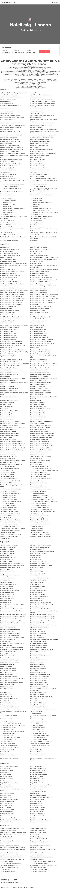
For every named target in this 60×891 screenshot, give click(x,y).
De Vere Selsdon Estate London (38, 290)
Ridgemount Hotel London (7, 809)
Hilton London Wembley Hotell (8, 339)
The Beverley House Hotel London (9, 818)
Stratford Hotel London (6, 816)
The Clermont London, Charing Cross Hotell (41, 479)
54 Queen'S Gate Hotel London (38, 247)
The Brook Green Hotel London (8, 715)
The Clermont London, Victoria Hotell (10, 481)
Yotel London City (5, 538)
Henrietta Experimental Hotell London (10, 327)
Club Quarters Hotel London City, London (11, 282)
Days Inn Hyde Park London (37, 586)
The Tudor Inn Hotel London (7, 733)
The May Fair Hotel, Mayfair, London (39, 210)
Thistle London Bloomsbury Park (8, 746)
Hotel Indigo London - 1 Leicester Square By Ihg (12, 350)
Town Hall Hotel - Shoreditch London (40, 235)
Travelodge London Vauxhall (7, 750)
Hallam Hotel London (5, 603)
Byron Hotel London (35, 263)
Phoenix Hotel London (6, 437)
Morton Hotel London (35, 400)
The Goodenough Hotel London (38, 487)
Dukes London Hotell (35, 117)
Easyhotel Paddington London (38, 781)
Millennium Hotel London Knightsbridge (40, 392)
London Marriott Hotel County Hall (39, 145)
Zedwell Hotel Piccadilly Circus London (10, 758)
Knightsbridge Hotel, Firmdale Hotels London (42, 141)
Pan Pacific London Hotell (7, 162)
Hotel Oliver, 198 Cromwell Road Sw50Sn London (43, 625)
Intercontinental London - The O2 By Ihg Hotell (12, 135)
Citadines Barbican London (7, 269)
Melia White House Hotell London (39, 384)
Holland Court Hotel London (37, 623)
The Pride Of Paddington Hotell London (40, 863)
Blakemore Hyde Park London (8, 261)
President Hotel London (6, 687)
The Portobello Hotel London (7, 505)
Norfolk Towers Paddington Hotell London (11, 411)
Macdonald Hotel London (6, 803)
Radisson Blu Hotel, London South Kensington (42, 446)
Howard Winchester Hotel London (39, 839)
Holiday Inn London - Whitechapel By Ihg (11, 341)
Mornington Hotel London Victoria (9, 400)
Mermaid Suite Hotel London (7, 664)
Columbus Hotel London (36, 776)
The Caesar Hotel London (7, 476)
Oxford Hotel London (5, 672)
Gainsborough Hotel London (37, 310)
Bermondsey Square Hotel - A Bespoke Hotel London (44, 257)
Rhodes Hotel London (6, 694)
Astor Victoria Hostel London (37, 830)
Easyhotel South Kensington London (9, 783)
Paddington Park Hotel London (38, 672)
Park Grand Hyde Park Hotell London (40, 427)
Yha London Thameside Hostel (38, 871)
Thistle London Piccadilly (36, 528)
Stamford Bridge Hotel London (8, 462)
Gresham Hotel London (36, 600)
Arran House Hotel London (7, 553)
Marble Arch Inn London (36, 803)
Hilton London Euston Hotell (37, 331)
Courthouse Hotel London (37, 113)
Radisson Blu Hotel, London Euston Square (41, 444)
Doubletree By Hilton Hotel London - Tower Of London (44, 294)
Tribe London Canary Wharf (7, 532)
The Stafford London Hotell (7, 227)
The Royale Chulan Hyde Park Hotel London (12, 731)
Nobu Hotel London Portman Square (39, 155)
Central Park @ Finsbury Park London (10, 576)
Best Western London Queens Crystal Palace (12, 565)
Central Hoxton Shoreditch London (39, 574)
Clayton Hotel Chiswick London (8, 278)
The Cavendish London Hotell (38, 476)
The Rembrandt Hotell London (8, 509)
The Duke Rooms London (37, 723)
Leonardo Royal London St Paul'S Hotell (10, 366)
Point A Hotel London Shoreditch (8, 680)
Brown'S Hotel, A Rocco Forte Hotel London (41, 99)
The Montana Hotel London (37, 727)
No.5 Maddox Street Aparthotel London (40, 409)
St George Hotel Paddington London (9, 709)
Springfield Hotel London (6, 811)
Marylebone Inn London (36, 662)
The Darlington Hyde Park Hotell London (11, 723)
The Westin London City (6, 233)
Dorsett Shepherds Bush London (38, 292)
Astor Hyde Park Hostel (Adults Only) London (12, 828)
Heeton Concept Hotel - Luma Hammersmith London (14, 325)
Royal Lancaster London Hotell (38, 168)
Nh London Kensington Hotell (38, 406)
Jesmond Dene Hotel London (38, 641)
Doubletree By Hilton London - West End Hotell (12, 298)
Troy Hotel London (5, 752)
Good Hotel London (35, 315)
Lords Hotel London (35, 801)
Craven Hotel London (35, 584)
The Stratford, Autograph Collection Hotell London (13, 229)
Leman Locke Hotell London (37, 362)
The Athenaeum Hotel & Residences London (12, 184)
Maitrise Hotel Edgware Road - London (40, 374)
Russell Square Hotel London (8, 703)
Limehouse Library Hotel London (8, 368)
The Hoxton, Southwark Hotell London (10, 493)
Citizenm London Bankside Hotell (9, 273)
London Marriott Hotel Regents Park (39, 372)
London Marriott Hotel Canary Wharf (9, 145)
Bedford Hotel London (36, 559)
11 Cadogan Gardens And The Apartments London (13, 93)
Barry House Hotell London (7, 559)
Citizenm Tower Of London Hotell (39, 275)
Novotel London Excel (6, 415)
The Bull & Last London (6, 861)
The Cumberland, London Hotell (38, 483)
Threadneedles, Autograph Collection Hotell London (43, 233)
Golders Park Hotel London (7, 598)
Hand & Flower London (6, 607)
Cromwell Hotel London (6, 586)
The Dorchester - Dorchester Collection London (42, 194)
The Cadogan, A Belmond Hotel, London (11, 188)
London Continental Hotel (7, 801)
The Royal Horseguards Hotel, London (10, 514)
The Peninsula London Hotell (38, 218)
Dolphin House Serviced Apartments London (12, 292)
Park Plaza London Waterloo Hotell (9, 433)
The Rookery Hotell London (7, 223)
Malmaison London (5, 376)
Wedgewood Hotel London (7, 822)
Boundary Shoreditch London (8, 99)
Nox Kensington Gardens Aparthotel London (41, 421)
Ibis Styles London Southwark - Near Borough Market (44, 639)
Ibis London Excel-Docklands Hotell (9, 635)
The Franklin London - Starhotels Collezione (41, 196)
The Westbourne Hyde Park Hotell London (11, 522)
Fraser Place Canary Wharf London (39, 308)
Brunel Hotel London (35, 570)
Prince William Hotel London (7, 689)
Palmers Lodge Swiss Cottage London (40, 845)
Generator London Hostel (6, 839)
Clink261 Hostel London (6, 837)
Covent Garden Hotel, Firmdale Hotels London (42, 115)
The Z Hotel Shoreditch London (38, 739)
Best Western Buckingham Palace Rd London (12, 563)
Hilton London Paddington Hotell (8, 337)
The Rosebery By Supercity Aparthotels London (42, 511)
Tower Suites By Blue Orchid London (10, 235)
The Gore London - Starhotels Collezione (11, 489)
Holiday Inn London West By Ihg (38, 345)
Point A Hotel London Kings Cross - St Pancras (12, 678)
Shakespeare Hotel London (7, 705)
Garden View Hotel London (7, 596)
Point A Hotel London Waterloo (38, 680)
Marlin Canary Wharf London (7, 380)
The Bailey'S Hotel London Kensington (40, 468)
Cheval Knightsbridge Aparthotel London (11, 105)
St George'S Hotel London (7, 814)
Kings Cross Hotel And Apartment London (41, 841)
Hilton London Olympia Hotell (38, 335)
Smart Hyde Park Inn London (37, 855)
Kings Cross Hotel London (37, 799)
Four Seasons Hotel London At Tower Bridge (42, 123)
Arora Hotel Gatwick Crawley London (10, 255)
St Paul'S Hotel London (36, 458)
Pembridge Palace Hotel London (8, 676)
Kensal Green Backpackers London (9, 841)
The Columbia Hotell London (7, 719)
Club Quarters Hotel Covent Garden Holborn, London (44, 280)
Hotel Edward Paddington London (9, 625)
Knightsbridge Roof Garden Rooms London (41, 649)
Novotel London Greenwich (37, 415)
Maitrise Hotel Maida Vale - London (9, 662)
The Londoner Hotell (35, 206)
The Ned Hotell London (6, 214)
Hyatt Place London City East (8, 356)
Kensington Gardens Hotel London (9, 799)
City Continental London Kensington (39, 578)
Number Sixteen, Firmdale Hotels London (11, 160)
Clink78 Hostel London (36, 837)
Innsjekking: (4, 50)
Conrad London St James (37, 111)
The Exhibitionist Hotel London (8, 196)
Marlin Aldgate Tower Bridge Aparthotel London (12, 378)
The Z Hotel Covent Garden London (39, 735)
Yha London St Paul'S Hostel (8, 871)
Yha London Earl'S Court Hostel (38, 869)
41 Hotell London (34, 93)
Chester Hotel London (6, 772)
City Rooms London (5, 774)
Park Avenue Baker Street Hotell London (40, 425)
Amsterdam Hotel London (7, 551)
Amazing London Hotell (6, 251)
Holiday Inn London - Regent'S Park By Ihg (41, 339)
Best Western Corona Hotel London (39, 563)
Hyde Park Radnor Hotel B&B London (10, 629)
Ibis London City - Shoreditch (37, 631)
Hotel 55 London (34, 348)
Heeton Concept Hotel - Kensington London (11, 609)
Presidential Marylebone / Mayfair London (41, 437)
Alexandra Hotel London (6, 549)
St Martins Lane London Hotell (8, 178)
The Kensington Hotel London (8, 200)
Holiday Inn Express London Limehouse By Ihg (42, 617)
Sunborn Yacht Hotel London (7, 466)
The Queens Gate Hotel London (8, 507)
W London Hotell (34, 240)
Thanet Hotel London (35, 713)
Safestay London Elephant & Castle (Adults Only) (13, 849)
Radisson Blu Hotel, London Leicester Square (12, 446)
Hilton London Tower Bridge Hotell (39, 337)
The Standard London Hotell (37, 227)
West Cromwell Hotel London (38, 822)
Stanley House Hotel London (37, 814)
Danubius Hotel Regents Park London (40, 288)
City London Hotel (5, 580)
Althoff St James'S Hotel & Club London (40, 95)
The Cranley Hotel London (7, 721)
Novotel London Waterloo (7, 419)
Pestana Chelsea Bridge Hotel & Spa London (42, 435)
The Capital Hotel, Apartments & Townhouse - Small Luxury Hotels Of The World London (43, 189)
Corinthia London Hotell (6, 113)
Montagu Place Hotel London (8, 397)
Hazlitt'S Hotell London (36, 127)
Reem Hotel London (5, 692)
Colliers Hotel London (6, 776)
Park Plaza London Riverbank (8, 431)
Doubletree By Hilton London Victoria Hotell (11, 304)
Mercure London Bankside (7, 386)
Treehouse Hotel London (36, 530)
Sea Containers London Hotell (38, 172)
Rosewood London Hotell (37, 166)
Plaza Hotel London (5, 807)
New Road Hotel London (6, 406)
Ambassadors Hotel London (37, 549)
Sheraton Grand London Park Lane (39, 174)
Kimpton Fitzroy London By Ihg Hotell (10, 141)
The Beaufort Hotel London (7, 470)
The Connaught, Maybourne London (39, 192)
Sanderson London (5, 172)
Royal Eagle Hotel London (37, 699)
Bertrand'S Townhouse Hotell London (10, 259)
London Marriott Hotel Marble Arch (9, 372)
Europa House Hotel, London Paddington (41, 785)
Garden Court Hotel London (37, 594)
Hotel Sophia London (5, 795)
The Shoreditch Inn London (37, 731)
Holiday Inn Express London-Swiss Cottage (11, 621)
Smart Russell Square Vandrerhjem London (41, 857)
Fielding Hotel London (6, 308)
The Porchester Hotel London (38, 503)
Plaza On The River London (37, 162)
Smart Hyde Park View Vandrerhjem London (11, 857)
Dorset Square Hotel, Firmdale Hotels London (12, 117)
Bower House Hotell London (37, 770)
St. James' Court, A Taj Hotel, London (40, 460)
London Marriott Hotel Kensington (39, 370)
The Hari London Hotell (36, 198)
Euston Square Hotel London (7, 594)
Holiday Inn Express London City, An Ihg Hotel (42, 614)
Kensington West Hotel (6, 645)
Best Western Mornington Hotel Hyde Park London (43, 259)
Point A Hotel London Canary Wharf (39, 676)
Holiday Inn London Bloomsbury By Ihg (40, 341)
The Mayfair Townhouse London (8, 212)
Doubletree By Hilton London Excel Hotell (11, 302)
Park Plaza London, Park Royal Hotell (10, 435)
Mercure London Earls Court (37, 386)
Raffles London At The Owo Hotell (9, 166)
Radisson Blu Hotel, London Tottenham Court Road (13, 448)
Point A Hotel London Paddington (39, 678)
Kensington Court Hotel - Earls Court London (12, 643)
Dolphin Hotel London (36, 588)
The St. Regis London (36, 225)
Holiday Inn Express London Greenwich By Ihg (12, 617)
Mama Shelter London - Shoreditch (39, 376)
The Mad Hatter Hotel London (8, 727)
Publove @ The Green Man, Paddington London (12, 847)
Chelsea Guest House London (8, 578)
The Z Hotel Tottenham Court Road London (41, 741)
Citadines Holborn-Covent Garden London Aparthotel (44, 269)
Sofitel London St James (6, 176)
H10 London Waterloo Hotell (7, 323)
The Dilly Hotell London (6, 194)
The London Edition (5, 206)
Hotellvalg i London (30, 24)
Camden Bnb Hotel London (7, 572)
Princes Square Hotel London (8, 439)
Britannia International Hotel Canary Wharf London (13, 263)
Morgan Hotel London (6, 666)
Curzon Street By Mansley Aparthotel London (12, 288)
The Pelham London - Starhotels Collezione (41, 216)
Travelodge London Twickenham (38, 748)
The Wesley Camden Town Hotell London (11, 520)
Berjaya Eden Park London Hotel (38, 561)
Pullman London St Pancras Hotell (39, 439)
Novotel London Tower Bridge (38, 417)
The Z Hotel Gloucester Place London (10, 737)
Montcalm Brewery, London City (38, 151)
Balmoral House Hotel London (38, 768)
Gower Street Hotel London (37, 598)
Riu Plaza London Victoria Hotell (8, 452)
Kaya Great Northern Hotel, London (39, 139)
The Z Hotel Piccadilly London (8, 739)
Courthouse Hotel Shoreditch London (10, 115)
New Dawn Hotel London (36, 805)
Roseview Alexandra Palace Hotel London (41, 696)
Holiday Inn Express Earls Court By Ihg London (42, 609)
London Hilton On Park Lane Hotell (39, 143)
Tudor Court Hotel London (37, 752)
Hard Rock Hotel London (36, 323)
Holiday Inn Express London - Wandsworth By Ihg (13, 614)
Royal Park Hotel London (36, 701)
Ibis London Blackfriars (36, 629)
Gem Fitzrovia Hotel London (7, 313)
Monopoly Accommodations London (9, 845)
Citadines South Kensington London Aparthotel (12, 271)
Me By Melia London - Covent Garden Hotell (11, 149)
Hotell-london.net (8, 2)
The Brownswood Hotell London (38, 472)
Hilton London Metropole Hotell (8, 335)
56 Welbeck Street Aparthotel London (10, 249)
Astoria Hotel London (35, 555)
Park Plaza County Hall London (38, 429)
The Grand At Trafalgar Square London (40, 489)
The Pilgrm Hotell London (7, 503)
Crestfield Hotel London (6, 779)
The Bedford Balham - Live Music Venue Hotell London (44, 470)
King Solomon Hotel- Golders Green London (11, 647)
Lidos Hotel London (35, 654)
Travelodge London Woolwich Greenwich (11, 820)
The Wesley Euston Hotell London (39, 520)
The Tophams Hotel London (7, 516)
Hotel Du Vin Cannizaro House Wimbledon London (43, 129)
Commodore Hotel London (37, 582)
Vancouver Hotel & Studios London (9, 754)
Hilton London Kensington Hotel (38, 333)
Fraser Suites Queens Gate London (9, 310)
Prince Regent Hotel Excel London (39, 687)
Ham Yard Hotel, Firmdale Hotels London (41, 125)
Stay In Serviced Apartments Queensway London (43, 709)
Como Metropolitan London (37, 109)
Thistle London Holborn (36, 526)
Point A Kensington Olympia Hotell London (11, 682)
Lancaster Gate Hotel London (38, 652)
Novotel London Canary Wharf (38, 413)
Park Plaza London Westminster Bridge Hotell (42, 433)
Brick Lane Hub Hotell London (38, 833)
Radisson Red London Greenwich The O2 (41, 448)
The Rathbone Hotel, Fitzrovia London (40, 507)
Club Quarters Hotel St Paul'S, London (40, 282)
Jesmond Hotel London (6, 797)
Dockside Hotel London (6, 588)
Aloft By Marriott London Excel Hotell (39, 249)
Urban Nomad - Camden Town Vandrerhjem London (43, 865)
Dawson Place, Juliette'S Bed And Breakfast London (14, 290)
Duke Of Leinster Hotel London (38, 590)
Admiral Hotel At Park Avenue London (40, 547)
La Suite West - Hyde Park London (9, 362)
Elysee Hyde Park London (7, 592)
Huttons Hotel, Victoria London (8, 627)
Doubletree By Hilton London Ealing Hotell (41, 300)
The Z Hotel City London (6, 735)
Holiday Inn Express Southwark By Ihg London (12, 623)
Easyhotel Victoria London (37, 783)
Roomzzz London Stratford (37, 454)
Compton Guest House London (8, 584)
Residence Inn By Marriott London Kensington (12, 450)
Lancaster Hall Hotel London (7, 654)
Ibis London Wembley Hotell (7, 639)
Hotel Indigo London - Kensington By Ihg (40, 350)
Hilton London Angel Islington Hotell (9, 329)
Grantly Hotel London (5, 600)
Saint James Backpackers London (9, 853)
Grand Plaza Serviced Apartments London (11, 317)
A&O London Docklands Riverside (9, 766)
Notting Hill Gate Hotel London (38, 668)
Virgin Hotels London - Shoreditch (9, 240)
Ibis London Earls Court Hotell (38, 633)
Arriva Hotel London (5, 768)
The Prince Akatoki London (7, 221)
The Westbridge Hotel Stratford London (40, 522)
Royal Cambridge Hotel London (8, 699)
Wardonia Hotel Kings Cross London (39, 820)
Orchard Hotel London (36, 670)
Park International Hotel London (8, 429)
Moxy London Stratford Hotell (37, 402)
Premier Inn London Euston (7, 684)
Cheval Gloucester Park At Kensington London (42, 103)
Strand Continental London (37, 859)
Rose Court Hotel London (37, 694)
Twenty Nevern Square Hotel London (40, 532)
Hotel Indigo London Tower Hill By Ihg (40, 352)
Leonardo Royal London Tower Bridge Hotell (42, 366)
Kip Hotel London (4, 843)
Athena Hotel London (35, 557)
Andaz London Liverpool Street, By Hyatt (10, 97)
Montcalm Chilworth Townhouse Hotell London (12, 153)
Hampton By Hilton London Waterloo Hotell (41, 605)
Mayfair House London (36, 147)
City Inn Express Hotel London (38, 772)
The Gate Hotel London (36, 818)
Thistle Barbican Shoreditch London (39, 743)
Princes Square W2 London (37, 807)
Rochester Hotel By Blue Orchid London (40, 452)
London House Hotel (5, 658)
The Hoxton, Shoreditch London (38, 491)
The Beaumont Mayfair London (38, 184)
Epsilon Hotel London (36, 592)
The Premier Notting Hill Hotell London (40, 505)
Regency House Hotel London (38, 692)
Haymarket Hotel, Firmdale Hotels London (11, 127)
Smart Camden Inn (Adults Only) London (10, 855)
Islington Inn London (5, 641)
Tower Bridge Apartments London (9, 865)
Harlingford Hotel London (36, 607)
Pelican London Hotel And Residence (40, 674)
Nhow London (4, 409)
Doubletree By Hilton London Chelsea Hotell (11, 300)
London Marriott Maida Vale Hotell (9, 374)
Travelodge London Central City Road (40, 746)
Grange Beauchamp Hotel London (9, 319)
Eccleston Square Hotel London (8, 306)
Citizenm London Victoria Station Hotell (10, 275)
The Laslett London (35, 204)
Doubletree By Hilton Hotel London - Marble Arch (13, 294)
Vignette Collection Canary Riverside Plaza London (13, 237)
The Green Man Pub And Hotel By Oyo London (12, 725)
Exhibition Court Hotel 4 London (38, 787)
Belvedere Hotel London (6, 770)
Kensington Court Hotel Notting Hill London (41, 797)
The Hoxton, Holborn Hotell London (9, 491)
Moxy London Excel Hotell (7, 402)
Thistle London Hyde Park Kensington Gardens (12, 528)
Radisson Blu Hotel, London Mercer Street (11, 164)
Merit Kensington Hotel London (8, 390)
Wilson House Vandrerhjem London (9, 867)
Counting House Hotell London (8, 286)
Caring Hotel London (5, 574)
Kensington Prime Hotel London (38, 643)
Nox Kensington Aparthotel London (9, 421)
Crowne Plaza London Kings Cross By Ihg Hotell (43, 286)
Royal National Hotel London (7, 701)
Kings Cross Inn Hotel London (38, 647)
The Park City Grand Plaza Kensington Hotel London (44, 501)
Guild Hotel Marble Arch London (38, 321)
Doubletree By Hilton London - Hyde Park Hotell (42, 296)
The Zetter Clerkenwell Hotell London (40, 524)
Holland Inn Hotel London (7, 793)
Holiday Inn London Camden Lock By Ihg (11, 343)
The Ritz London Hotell (36, 221)
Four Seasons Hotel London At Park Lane (11, 123)
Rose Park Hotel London (6, 696)
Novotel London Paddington (7, 417)
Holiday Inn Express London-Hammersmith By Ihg (43, 619)
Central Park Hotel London (37, 576)
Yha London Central (5, 869)
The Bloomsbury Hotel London (38, 186)
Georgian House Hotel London (8, 315)
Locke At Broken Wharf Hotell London (40, 368)
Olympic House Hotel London (8, 670)
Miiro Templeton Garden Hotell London (40, 390)
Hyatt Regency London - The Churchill (10, 131)
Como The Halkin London (7, 111)
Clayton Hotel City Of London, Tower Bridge (41, 278)
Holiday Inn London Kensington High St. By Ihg (12, 345)
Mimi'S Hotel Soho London (37, 395)
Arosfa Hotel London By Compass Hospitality (42, 551)
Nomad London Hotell (36, 157)
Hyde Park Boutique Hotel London (39, 627)
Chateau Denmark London (7, 103)
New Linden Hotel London (37, 404)
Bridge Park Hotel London (7, 570)
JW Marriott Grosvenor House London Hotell (41, 137)
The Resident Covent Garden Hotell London (41, 509)
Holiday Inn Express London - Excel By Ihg (11, 611)
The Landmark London (6, 202)
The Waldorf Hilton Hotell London (9, 518)
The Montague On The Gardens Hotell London (42, 499)
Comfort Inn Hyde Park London (38, 580)
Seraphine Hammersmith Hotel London (40, 456)
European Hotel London (6, 787)
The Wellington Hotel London (38, 733)
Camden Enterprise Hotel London (39, 572)
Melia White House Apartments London (40, 382)
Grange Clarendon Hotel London (38, 319)
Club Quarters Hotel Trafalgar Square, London (12, 284)
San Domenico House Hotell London (39, 170)
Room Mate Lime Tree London (8, 454)
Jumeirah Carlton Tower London (8, 137)
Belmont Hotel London (6, 561)
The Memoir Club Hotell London (8, 499)
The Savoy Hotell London (37, 223)
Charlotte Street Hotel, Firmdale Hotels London (42, 101)
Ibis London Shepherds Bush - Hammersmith (12, 637)
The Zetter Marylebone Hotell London (10, 526)
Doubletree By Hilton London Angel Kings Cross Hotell (44, 298)
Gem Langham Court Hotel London (39, 313)
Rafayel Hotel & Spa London (37, 164)
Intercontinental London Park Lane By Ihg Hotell (42, 135)
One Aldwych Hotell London (37, 160)
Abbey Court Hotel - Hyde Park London (40, 545)
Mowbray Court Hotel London (8, 668)
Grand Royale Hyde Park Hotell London (40, 317)
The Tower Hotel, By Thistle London (39, 516)
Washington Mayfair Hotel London (9, 536)
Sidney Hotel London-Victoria (38, 705)
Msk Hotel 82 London (5, 404)
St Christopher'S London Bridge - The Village (12, 859)
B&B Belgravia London (6, 257)
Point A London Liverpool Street (38, 682)
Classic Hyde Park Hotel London (38, 774)
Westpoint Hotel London (36, 756)
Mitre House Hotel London (37, 664)
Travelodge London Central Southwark (10, 748)
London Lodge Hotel (35, 658)
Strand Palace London (36, 464)
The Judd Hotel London (36, 725)
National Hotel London (6, 805)
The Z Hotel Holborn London (37, 737)
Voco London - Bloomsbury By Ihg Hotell (40, 534)
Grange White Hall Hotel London (8, 321)
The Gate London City (36, 485)
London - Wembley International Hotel (40, 656)
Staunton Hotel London (36, 462)
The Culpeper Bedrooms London (38, 721)
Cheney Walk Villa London (37, 835)
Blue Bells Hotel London (36, 568)
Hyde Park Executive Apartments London (11, 360)
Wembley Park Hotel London (7, 756)
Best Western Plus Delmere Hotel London (41, 565)
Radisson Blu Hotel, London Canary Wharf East (12, 444)
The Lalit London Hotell (36, 200)
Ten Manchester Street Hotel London (9, 468)
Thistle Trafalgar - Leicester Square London (11, 530)
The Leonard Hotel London (37, 493)
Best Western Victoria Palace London (10, 568)
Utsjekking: (16, 50)
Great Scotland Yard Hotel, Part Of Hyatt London (12, 125)
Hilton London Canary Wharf (7, 331)
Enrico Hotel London (5, 785)
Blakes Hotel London (35, 97)
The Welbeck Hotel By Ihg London (39, 518)
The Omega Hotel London (37, 729)
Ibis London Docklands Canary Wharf (10, 633)
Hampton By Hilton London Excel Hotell (40, 603)
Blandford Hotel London (36, 261)
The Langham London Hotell (7, 204)
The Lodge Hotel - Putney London (39, 495)
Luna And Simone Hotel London (38, 660)
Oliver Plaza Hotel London (37, 423)
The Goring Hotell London (7, 198)
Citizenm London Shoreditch (37, 273)
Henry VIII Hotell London (36, 327)
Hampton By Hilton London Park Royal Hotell (12, 605)
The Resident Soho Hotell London (9, 511)
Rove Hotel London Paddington (8, 456)
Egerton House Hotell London (8, 119)
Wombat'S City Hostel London (38, 867)
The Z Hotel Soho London (7, 741)
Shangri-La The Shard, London (8, 174)
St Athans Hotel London (36, 811)
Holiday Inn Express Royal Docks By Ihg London (43, 621)
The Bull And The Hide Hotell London (40, 474)
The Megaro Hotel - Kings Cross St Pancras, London (44, 212)
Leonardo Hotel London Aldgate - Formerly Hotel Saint (14, 364)
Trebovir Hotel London (36, 750)
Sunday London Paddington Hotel (39, 466)
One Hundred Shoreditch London (9, 425)
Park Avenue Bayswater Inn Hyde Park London (12, 427)
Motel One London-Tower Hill (38, 666)
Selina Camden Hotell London (38, 703)
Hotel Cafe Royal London (7, 129)
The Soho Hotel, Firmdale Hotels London (11, 225)
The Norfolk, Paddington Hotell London (10, 501)
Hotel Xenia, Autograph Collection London (41, 354)
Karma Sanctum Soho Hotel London (9, 139)
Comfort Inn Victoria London (7, 582)
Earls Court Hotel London (7, 781)
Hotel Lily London (35, 793)
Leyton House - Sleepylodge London (39, 843)
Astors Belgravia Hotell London (8, 557)
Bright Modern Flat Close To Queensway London (13, 835)
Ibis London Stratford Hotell (37, 637)
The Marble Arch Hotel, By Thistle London (41, 497)
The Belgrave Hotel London (7, 472)
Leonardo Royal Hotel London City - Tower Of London (44, 364)
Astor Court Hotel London (7, 555)
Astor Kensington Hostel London (38, 828)
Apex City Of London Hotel (37, 251)
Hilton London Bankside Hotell (38, 329)
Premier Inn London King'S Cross (39, 684)
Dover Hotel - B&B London (37, 779)
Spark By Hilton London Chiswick (39, 707)
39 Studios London (5, 247)
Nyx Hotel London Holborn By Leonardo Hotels (12, 423)
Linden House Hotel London (7, 656)
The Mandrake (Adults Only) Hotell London (41, 208)
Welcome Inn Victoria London (38, 754)
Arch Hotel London (35, 253)
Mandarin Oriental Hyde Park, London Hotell (11, 147)
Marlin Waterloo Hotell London (38, 380)
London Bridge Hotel (5, 370)
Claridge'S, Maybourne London (8, 109)
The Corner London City (36, 719)
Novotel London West (36, 419)
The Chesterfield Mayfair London (8, 479)
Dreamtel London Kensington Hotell (9, 590)
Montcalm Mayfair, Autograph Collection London (42, 153)
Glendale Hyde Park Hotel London (39, 596)
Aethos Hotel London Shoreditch (8, 95)
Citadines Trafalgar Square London (39, 271)
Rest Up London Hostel (36, 847)
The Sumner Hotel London (37, 514)
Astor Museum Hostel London (8, 830)
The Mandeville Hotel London (8, 497)
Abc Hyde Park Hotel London (8, 547)
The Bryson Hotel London (7, 474)
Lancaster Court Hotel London (8, 652)
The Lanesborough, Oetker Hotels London (41, 202)
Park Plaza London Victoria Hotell (39, 431)
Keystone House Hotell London (38, 645)
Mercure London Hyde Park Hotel (9, 388)
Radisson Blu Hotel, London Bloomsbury (11, 441)
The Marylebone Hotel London (8, 210)
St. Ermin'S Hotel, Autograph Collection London (12, 460)
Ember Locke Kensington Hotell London (40, 306)
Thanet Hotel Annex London (37, 816)
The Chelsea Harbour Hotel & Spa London (11, 192)
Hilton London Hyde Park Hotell (8, 333)
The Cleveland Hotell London (38, 481)
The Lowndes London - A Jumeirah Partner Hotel (13, 208)
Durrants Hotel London (36, 304)
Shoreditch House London (37, 853)
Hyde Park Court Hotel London (38, 795)
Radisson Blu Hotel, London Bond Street (40, 441)
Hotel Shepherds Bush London (8, 354)
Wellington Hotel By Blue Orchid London (40, 536)
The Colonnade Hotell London (8, 483)
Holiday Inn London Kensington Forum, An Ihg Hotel (43, 343)
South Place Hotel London (37, 176)
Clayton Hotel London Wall (7, 280)
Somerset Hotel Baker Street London (9, 707)
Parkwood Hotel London (6, 674)
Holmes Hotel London (6, 348)
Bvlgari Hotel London (5, 101)
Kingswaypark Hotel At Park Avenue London (11, 649)
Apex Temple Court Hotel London (9, 253)
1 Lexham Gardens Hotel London (9, 545)
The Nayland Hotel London (7, 729)
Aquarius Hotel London (36, 766)
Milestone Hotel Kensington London (9, 151)
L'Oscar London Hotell (6, 143)
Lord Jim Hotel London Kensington (9, 660)
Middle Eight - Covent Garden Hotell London (41, 149)
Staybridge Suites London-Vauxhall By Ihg (11, 464)
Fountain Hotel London (36, 789)
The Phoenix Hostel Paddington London (10, 863)
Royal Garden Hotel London (7, 168)
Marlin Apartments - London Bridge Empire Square (43, 378)
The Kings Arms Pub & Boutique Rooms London (42, 861)
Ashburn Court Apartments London (39, 255)
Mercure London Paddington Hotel (39, 388)
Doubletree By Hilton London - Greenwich (11, 296)
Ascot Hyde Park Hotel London (38, 553)
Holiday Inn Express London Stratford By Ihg (11, 619)
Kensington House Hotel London (38, 360)
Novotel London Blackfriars (37, 411)
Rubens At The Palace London (8, 170)
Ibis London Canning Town (7, 631)
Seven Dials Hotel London (37, 809)
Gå (45, 51)
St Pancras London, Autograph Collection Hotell (42, 178)
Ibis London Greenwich (36, 635)
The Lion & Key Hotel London (8, 495)
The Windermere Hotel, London (8, 524)
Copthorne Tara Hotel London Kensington (41, 284)
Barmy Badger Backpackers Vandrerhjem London (13, 833)
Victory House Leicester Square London (10, 534)
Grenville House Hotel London (38, 791)
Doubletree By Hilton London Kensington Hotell (42, 302)
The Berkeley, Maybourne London (9, 186)
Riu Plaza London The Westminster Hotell (41, 450)
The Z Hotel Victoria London (7, 743)
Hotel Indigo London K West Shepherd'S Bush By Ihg (14, 352)
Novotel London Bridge (6, 413)
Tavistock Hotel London (36, 711)
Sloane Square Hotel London (8, 458)
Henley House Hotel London (37, 325)
